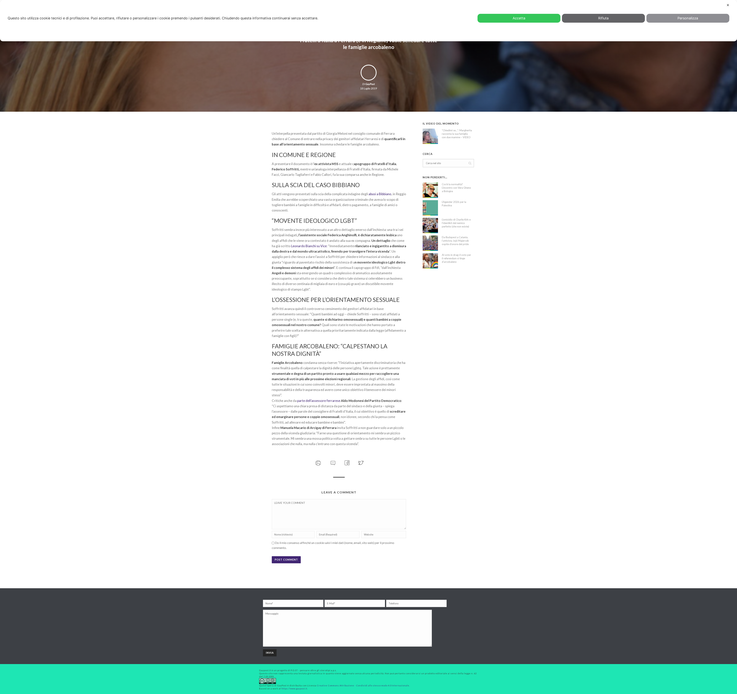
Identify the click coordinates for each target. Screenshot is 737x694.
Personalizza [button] (688, 18)
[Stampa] (318, 462)
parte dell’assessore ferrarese (319, 401)
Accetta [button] (519, 18)
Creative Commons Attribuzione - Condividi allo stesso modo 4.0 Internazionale (363, 685)
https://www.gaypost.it (294, 688)
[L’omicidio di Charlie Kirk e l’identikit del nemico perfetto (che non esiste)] (430, 225)
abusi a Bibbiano (379, 194)
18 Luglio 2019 (368, 88)
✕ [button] (727, 5)
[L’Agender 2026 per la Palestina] (430, 208)
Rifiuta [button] (603, 18)
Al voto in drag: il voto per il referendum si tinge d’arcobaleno (456, 258)
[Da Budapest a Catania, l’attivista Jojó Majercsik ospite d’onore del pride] (430, 243)
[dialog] (368, 20)
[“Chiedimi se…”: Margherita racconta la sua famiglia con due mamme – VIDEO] (430, 136)
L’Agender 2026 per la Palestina (454, 203)
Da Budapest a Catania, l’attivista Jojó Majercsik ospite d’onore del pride (455, 241)
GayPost (370, 84)
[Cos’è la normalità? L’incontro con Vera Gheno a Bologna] (430, 190)
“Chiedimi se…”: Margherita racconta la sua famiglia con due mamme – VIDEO (457, 134)
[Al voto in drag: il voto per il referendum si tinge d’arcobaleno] (430, 261)
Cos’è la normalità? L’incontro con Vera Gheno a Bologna (456, 188)
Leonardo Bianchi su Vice (309, 246)
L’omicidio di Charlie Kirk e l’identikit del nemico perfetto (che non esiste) (456, 223)
